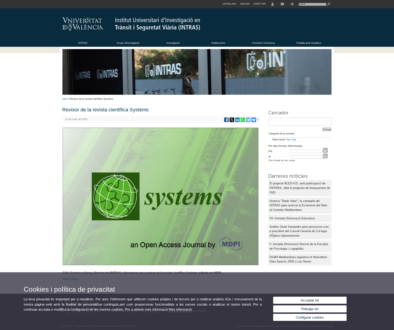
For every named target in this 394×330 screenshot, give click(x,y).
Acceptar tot (310, 300)
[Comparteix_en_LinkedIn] (237, 121)
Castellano (229, 4)
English (245, 4)
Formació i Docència (263, 43)
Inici (64, 98)
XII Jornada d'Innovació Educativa (292, 218)
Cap (293, 139)
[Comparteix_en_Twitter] (232, 121)
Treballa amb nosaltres (308, 43)
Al (269, 156)
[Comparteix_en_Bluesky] (254, 121)
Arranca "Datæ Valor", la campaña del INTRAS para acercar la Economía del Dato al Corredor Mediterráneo (298, 205)
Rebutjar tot (309, 309)
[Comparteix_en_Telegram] (248, 121)
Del (270, 151)
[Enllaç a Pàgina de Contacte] (282, 4)
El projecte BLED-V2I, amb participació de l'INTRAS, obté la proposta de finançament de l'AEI (300, 188)
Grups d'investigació (128, 43)
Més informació (180, 309)
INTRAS (82, 43)
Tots (288, 139)
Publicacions (218, 43)
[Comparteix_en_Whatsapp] (243, 121)
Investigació (173, 43)
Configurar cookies (310, 317)
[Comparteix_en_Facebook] (226, 121)
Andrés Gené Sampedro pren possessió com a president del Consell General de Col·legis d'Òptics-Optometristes (299, 231)
